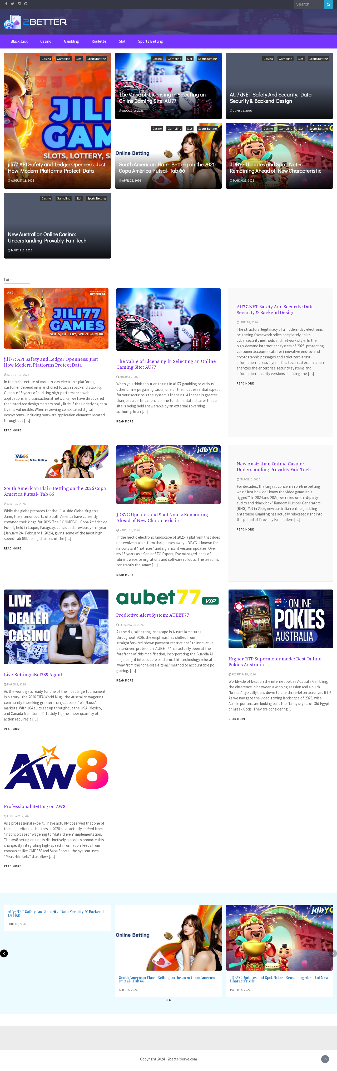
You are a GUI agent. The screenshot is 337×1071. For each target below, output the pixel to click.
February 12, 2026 (19, 816)
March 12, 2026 (21, 250)
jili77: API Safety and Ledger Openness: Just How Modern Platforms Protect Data (57, 167)
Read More (12, 430)
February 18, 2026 (244, 674)
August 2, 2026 (132, 111)
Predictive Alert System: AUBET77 (152, 615)
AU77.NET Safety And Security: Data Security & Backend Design (270, 97)
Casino (45, 41)
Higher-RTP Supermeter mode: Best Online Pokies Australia (275, 662)
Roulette (99, 41)
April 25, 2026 (131, 180)
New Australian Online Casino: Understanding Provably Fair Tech (47, 237)
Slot (122, 41)
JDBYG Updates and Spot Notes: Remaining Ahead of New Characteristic (275, 167)
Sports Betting (150, 41)
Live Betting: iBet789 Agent (33, 675)
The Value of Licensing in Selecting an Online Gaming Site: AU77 (162, 97)
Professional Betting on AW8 (34, 807)
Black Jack (19, 41)
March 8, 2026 (16, 684)
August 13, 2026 (22, 180)
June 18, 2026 (242, 111)
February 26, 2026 (131, 625)
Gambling (71, 41)
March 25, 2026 (243, 180)
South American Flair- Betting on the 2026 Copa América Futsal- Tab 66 (167, 167)
